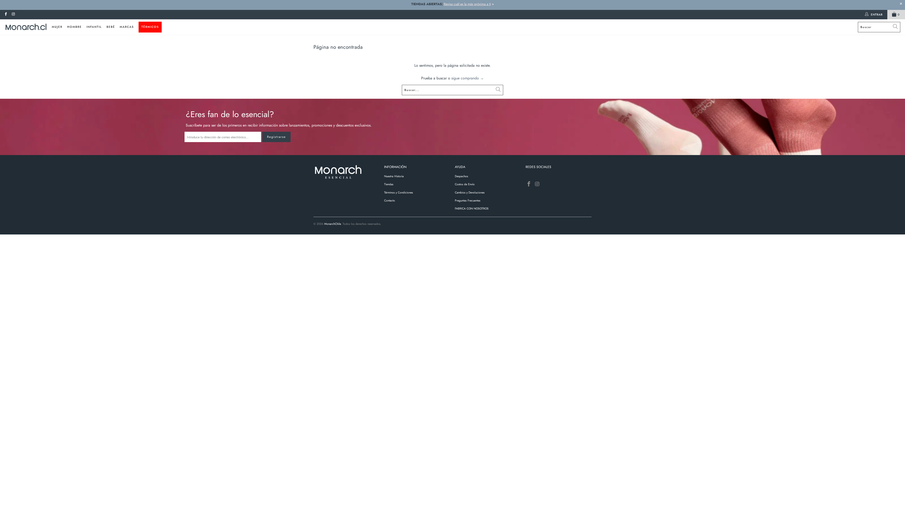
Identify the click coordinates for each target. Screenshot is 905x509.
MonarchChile (332, 224)
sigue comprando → (467, 78)
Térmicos (150, 27)
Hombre (74, 27)
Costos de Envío (465, 184)
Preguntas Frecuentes (467, 200)
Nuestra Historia (394, 176)
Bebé (111, 27)
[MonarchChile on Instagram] (13, 14)
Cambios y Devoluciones (470, 192)
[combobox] (879, 27)
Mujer (57, 27)
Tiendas (388, 184)
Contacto (389, 200)
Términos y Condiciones (398, 192)
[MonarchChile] (26, 27)
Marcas (127, 27)
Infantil (94, 27)
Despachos (461, 176)
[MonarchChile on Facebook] (6, 14)
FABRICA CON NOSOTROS (472, 208)
